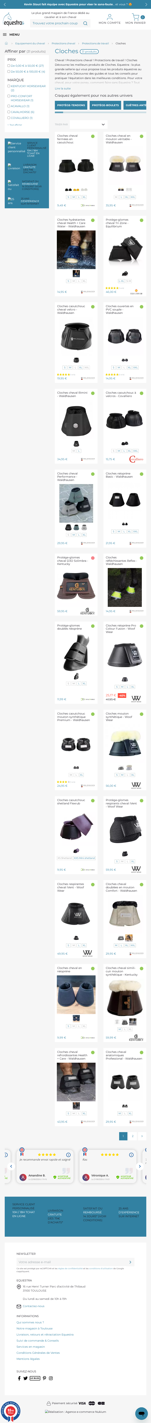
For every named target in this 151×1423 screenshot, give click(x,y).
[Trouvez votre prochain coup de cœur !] (85, 23)
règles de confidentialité (70, 1268)
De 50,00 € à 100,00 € (28, 71)
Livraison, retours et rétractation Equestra (45, 1334)
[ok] (130, 1262)
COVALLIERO (22, 118)
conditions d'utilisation (101, 1268)
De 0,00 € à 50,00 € (27, 65)
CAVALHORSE (22, 112)
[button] (146, 4)
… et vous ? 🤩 (75, 4)
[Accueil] (7, 44)
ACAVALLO (20, 106)
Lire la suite (63, 88)
